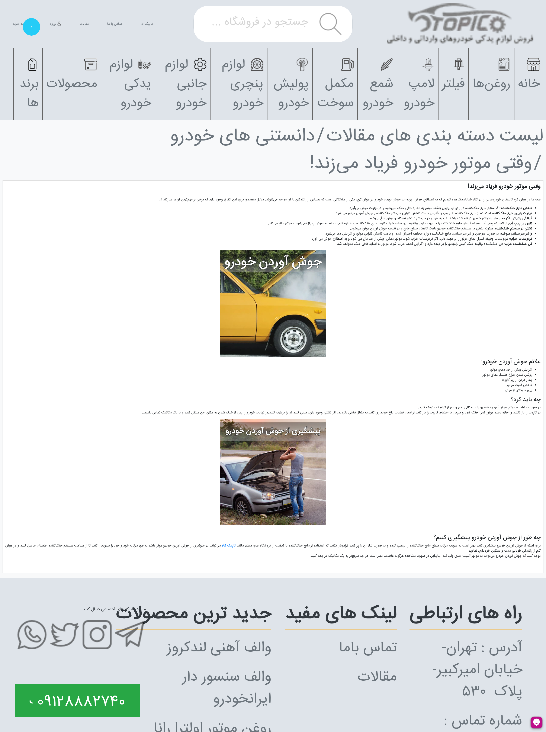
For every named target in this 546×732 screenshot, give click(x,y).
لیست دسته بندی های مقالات (434, 136)
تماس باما (368, 648)
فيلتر (453, 84)
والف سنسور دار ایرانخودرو (226, 688)
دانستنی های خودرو (242, 136)
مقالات (84, 24)
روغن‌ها (491, 84)
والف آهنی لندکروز (219, 648)
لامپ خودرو (419, 94)
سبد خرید (22, 24)
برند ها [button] (29, 94)
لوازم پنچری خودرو (242, 84)
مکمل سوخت (335, 94)
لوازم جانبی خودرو (185, 84)
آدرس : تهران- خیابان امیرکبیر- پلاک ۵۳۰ (477, 670)
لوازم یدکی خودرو (130, 84)
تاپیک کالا (229, 546)
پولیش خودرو (291, 94)
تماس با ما (114, 24)
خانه (529, 84)
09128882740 (79, 702)
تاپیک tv (146, 24)
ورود (53, 24)
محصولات (71, 84)
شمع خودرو (378, 94)
